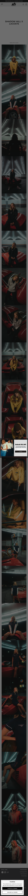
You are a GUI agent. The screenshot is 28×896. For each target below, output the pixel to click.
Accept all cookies (12, 888)
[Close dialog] (26, 440)
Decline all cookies (12, 892)
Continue (20, 451)
